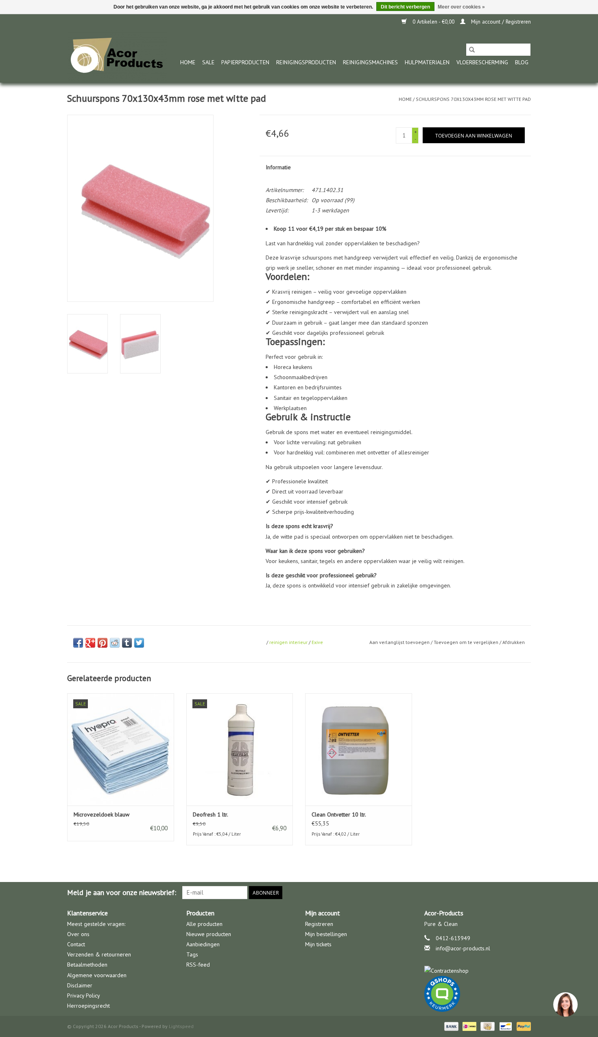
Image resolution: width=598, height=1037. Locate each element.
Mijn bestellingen (326, 934)
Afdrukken (513, 642)
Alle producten (204, 924)
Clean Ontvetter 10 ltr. (339, 814)
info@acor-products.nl (463, 948)
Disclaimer (79, 985)
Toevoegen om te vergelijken (467, 642)
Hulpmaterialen (427, 62)
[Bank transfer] (450, 1026)
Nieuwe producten (208, 934)
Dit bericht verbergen (405, 7)
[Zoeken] (472, 49)
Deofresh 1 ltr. (210, 814)
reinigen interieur (288, 642)
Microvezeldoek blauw (101, 814)
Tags (192, 954)
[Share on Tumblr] (127, 643)
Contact (76, 944)
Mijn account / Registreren (500, 21)
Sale (208, 62)
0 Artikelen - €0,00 (433, 21)
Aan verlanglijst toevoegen (400, 642)
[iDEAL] (469, 1026)
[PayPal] (522, 1026)
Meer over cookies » (461, 7)
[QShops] (477, 994)
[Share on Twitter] (139, 643)
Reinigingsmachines (370, 62)
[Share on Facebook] (78, 643)
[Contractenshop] (477, 971)
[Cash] (486, 1026)
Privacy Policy (83, 995)
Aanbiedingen (203, 944)
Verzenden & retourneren (99, 954)
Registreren (319, 924)
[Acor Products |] (117, 56)
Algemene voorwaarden (97, 975)
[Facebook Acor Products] (524, 892)
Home (187, 62)
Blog (521, 62)
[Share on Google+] (90, 643)
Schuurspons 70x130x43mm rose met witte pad (473, 99)
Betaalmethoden (87, 964)
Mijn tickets (318, 944)
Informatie (278, 167)
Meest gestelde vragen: (96, 924)
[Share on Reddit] (115, 643)
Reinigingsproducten (306, 62)
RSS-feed (198, 964)
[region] (565, 1004)
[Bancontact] (505, 1026)
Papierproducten (245, 62)
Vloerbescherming (482, 62)
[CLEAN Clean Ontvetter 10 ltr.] (358, 749)
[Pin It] (102, 643)
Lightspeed (181, 1026)
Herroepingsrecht (88, 1005)
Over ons (78, 934)
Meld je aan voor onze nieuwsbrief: (121, 892)
